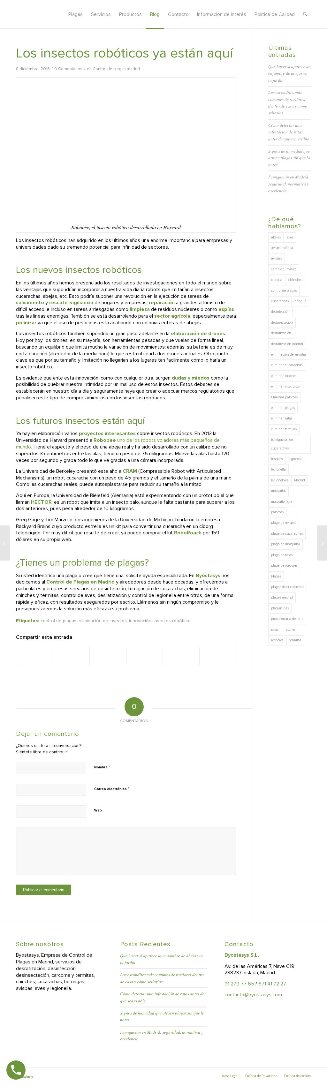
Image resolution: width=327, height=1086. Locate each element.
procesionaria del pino (287, 619)
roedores (277, 640)
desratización (281, 333)
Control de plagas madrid (116, 69)
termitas (295, 640)
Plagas (276, 576)
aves (290, 237)
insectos (277, 459)
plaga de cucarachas (287, 534)
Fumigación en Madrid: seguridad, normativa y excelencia (289, 183)
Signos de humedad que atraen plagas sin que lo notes (289, 158)
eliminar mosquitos (285, 386)
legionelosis (279, 480)
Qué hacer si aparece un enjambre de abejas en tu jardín (289, 73)
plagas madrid (282, 597)
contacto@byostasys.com (253, 995)
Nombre (102, 767)
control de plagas (58, 620)
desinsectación (282, 323)
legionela (295, 459)
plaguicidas (280, 608)
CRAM (130, 471)
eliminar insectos (283, 376)
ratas (274, 630)
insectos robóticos (173, 620)
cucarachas (280, 301)
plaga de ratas (282, 555)
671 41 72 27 (272, 984)
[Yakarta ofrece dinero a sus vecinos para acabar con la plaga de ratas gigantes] (5, 543)
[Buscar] (305, 14)
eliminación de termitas (288, 354)
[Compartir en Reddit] (181, 656)
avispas (276, 258)
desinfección (280, 312)
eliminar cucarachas (286, 365)
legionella (278, 469)
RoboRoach (188, 533)
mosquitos (278, 491)
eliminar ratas (281, 418)
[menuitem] (75, 14)
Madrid (299, 480)
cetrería (276, 280)
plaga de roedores (284, 565)
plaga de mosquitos (285, 544)
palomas (277, 512)
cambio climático (283, 269)
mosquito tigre (281, 502)
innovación (140, 620)
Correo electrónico (111, 788)
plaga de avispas (283, 523)
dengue (300, 301)
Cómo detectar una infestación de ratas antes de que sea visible (288, 132)
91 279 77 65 (239, 984)
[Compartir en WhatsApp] (108, 656)
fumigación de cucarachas (282, 444)
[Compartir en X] (71, 656)
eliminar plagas (283, 408)
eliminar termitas (284, 429)
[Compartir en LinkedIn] (144, 656)
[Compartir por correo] (218, 656)
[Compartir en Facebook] (34, 656)
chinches (295, 280)
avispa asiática (282, 248)
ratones (290, 630)
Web (98, 810)
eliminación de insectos (103, 620)
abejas (276, 237)
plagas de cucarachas (287, 587)
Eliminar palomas (284, 397)
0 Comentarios (68, 69)
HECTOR (41, 502)
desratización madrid (287, 344)
